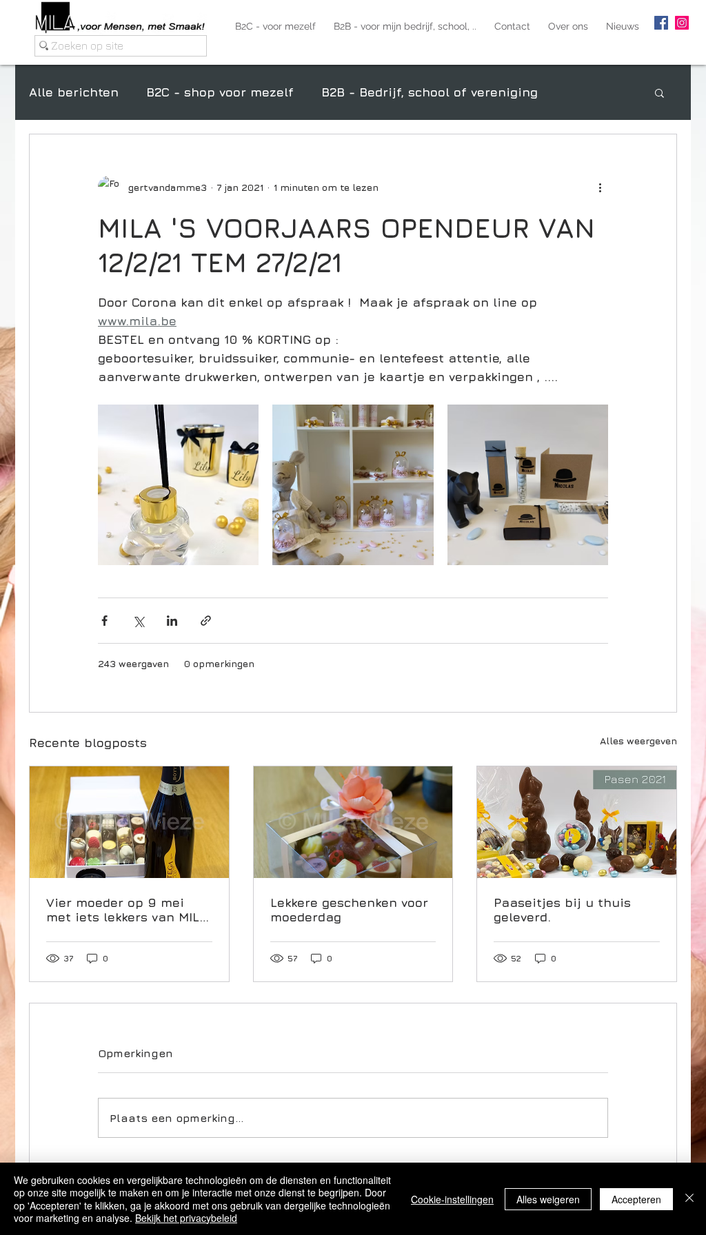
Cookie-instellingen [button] (452, 1199)
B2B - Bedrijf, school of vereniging (429, 92)
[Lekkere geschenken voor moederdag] (353, 822)
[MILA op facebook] (661, 23)
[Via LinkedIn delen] (172, 620)
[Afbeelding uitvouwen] (178, 485)
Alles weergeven (638, 740)
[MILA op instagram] (682, 23)
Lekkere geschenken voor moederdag (349, 909)
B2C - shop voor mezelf (220, 92)
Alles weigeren (548, 1199)
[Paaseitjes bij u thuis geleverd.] (576, 822)
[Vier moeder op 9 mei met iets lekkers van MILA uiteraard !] (129, 822)
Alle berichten (74, 92)
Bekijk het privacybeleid (186, 1218)
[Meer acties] (600, 186)
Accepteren (636, 1199)
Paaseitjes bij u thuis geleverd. (562, 909)
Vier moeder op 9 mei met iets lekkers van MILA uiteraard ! (127, 909)
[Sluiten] (689, 1199)
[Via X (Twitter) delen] (138, 620)
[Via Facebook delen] (104, 620)
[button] (659, 92)
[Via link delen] (205, 620)
